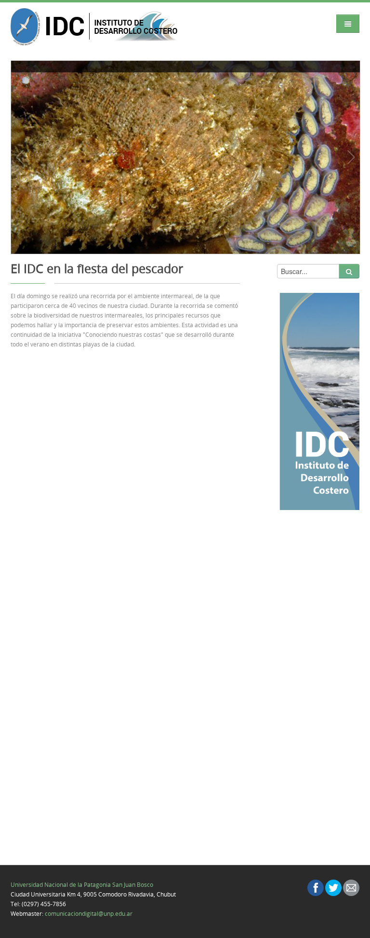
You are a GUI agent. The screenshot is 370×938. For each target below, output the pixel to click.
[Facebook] (315, 888)
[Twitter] (333, 888)
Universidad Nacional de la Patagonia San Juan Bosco (82, 884)
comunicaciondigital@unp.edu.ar (88, 913)
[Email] (351, 888)
